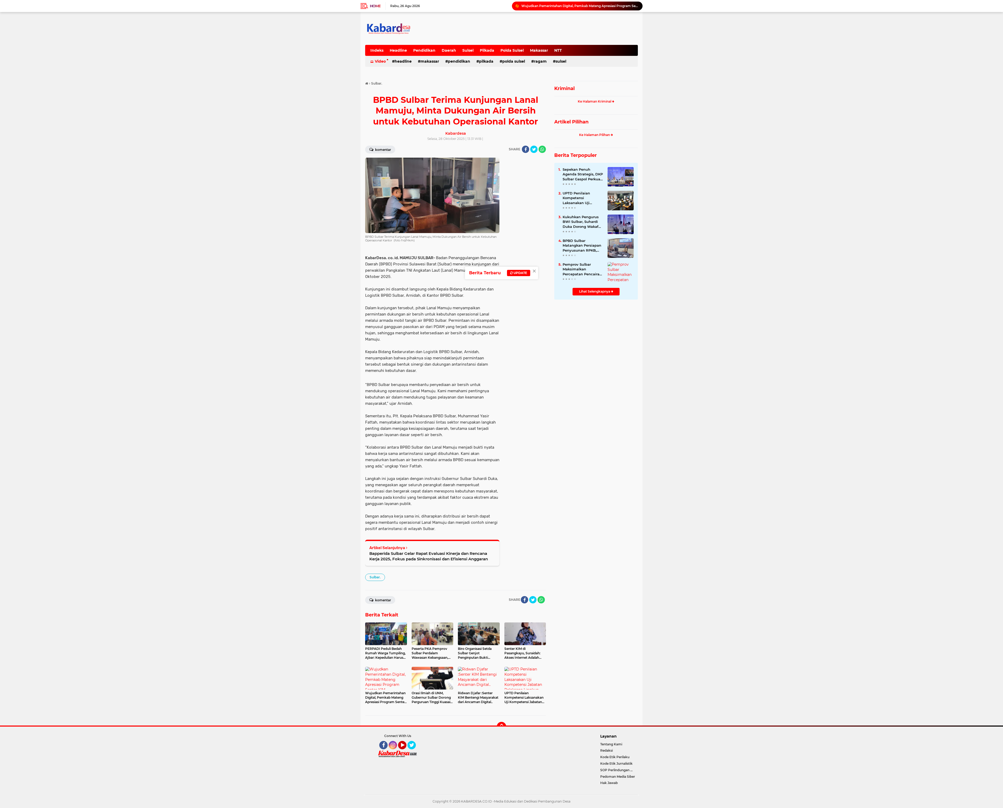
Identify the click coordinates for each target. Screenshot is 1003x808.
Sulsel (468, 50)
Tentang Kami (611, 744)
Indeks (376, 50)
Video (380, 61)
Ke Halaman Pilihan (595, 135)
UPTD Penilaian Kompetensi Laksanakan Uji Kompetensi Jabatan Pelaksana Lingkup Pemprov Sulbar (581, 198)
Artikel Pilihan (571, 122)
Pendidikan (424, 50)
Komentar (382, 150)
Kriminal (564, 88)
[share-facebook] (525, 149)
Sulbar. (375, 577)
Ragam (540, 61)
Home (375, 6)
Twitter (414, 751)
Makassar (539, 50)
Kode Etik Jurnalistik (616, 763)
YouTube (405, 751)
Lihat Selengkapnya (595, 291)
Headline (398, 50)
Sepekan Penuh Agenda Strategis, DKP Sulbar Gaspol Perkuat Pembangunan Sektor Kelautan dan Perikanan (583, 174)
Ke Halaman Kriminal (595, 101)
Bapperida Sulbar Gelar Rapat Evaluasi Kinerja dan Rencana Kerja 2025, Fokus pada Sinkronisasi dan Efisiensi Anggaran (428, 556)
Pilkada (487, 50)
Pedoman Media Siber (617, 777)
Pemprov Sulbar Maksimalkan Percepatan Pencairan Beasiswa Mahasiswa (582, 269)
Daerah (449, 50)
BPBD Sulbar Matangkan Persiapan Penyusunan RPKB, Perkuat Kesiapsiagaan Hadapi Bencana (583, 246)
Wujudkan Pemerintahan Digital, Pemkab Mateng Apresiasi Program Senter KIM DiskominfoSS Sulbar (579, 6)
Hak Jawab (609, 783)
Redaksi (606, 750)
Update (520, 273)
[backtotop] (501, 726)
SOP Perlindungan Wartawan (619, 770)
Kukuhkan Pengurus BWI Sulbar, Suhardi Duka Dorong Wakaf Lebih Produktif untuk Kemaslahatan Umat (582, 222)
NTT (558, 50)
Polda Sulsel (512, 50)
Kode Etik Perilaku (614, 757)
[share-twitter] (534, 149)
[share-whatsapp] (542, 149)
